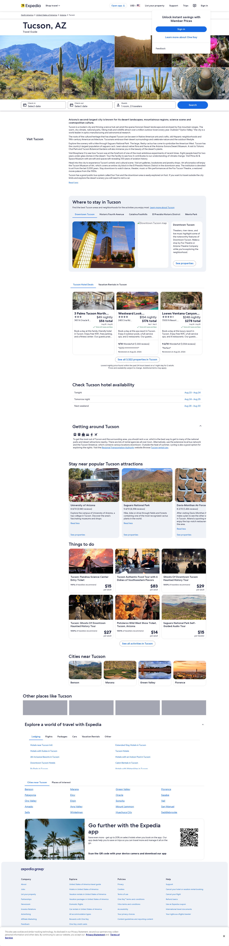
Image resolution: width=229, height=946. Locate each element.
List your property (154, 5)
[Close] (224, 936)
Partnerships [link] (26, 899)
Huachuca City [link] (124, 812)
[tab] (84, 214)
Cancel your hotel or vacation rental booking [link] (184, 889)
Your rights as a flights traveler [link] (178, 914)
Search (193, 104)
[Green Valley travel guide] (154, 673)
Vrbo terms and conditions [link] (129, 904)
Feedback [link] (25, 924)
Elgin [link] (73, 800)
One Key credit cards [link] (78, 924)
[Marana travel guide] (120, 673)
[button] (137, 426)
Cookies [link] (121, 889)
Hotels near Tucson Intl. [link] (41, 745)
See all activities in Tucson (137, 643)
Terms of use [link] (123, 894)
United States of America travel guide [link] (85, 884)
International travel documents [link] (179, 909)
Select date (34, 106)
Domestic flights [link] (76, 904)
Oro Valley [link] (30, 800)
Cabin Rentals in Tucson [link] (126, 762)
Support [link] (169, 884)
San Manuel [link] (167, 806)
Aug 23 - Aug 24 (192, 392)
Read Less (73, 182)
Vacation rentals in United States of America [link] (87, 894)
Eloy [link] (72, 795)
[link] (181, 48)
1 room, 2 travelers (131, 106)
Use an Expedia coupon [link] (176, 904)
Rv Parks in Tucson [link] (39, 768)
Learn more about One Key (181, 37)
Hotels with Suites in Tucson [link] (43, 751)
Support (173, 5)
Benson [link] (29, 789)
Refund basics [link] (172, 899)
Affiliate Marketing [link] (29, 919)
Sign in (204, 5)
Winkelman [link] (76, 812)
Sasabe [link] (165, 795)
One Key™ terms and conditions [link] (131, 899)
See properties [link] (78, 534)
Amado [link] (29, 806)
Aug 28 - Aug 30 (192, 405)
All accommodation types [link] (80, 914)
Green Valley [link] (123, 789)
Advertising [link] (26, 914)
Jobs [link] (23, 889)
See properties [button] (184, 263)
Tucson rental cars (159, 447)
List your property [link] (28, 894)
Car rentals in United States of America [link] (85, 909)
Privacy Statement (95, 934)
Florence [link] (166, 789)
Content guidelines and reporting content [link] (135, 919)
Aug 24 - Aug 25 (192, 399)
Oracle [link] (119, 795)
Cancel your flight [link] (173, 894)
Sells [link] (27, 812)
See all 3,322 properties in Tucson (137, 359)
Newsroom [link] (25, 904)
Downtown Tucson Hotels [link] (42, 762)
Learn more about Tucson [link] (162, 207)
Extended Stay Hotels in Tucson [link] (130, 745)
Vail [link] (163, 800)
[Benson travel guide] (85, 673)
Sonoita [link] (120, 800)
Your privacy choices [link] (126, 914)
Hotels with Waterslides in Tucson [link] (131, 768)
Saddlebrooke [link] (169, 812)
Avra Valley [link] (76, 806)
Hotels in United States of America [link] (83, 889)
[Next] (131, 244)
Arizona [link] (63, 15)
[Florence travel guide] (189, 673)
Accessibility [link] (123, 909)
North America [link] (27, 15)
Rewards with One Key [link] (79, 919)
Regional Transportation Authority (118, 447)
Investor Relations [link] (28, 909)
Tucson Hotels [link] (122, 751)
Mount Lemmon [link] (125, 806)
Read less (75, 523)
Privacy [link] (121, 884)
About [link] (23, 884)
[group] (187, 241)
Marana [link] (74, 789)
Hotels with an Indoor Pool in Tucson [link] (132, 756)
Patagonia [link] (30, 795)
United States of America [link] (46, 15)
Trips (185, 5)
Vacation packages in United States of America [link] (88, 899)
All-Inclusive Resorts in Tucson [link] (44, 756)
